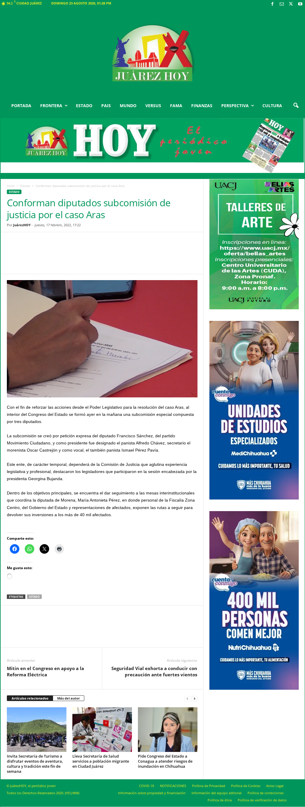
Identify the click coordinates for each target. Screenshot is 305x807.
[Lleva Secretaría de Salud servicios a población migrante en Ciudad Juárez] (102, 729)
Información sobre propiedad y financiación (152, 793)
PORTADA (21, 105)
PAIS (106, 105)
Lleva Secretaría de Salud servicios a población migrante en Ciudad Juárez (100, 761)
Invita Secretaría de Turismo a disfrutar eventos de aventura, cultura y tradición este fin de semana (35, 763)
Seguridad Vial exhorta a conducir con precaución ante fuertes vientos (154, 671)
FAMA (176, 105)
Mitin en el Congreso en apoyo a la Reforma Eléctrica (45, 671)
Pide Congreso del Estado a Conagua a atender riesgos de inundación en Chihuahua (165, 761)
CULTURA (272, 105)
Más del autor (68, 698)
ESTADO (84, 105)
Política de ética (220, 800)
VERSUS (153, 105)
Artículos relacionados (30, 698)
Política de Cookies (245, 785)
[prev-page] (187, 698)
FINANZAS (201, 105)
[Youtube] (300, 4)
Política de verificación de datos (262, 800)
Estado (25, 186)
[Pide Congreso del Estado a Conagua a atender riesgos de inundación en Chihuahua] (167, 729)
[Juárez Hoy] (153, 53)
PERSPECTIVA (235, 105)
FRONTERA (51, 105)
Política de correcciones (266, 793)
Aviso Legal (275, 785)
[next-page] (194, 698)
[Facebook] (272, 4)
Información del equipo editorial (217, 793)
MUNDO (128, 105)
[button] (295, 105)
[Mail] (281, 4)
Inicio (11, 186)
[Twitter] (291, 4)
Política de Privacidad (208, 785)
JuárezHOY (22, 225)
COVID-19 (146, 785)
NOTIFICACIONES (173, 785)
